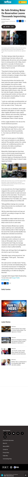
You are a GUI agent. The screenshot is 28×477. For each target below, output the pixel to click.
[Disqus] (14, 406)
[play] (2, 475)
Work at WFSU (6, 446)
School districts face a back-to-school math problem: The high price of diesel (18, 330)
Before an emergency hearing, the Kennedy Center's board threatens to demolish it (18, 341)
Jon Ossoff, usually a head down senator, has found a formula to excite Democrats (18, 352)
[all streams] (26, 475)
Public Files (5, 455)
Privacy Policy (6, 452)
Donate (23, 2)
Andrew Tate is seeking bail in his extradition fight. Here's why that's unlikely (18, 363)
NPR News (13, 326)
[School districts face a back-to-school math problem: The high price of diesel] (6, 329)
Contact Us (5, 449)
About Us (5, 443)
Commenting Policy (7, 458)
